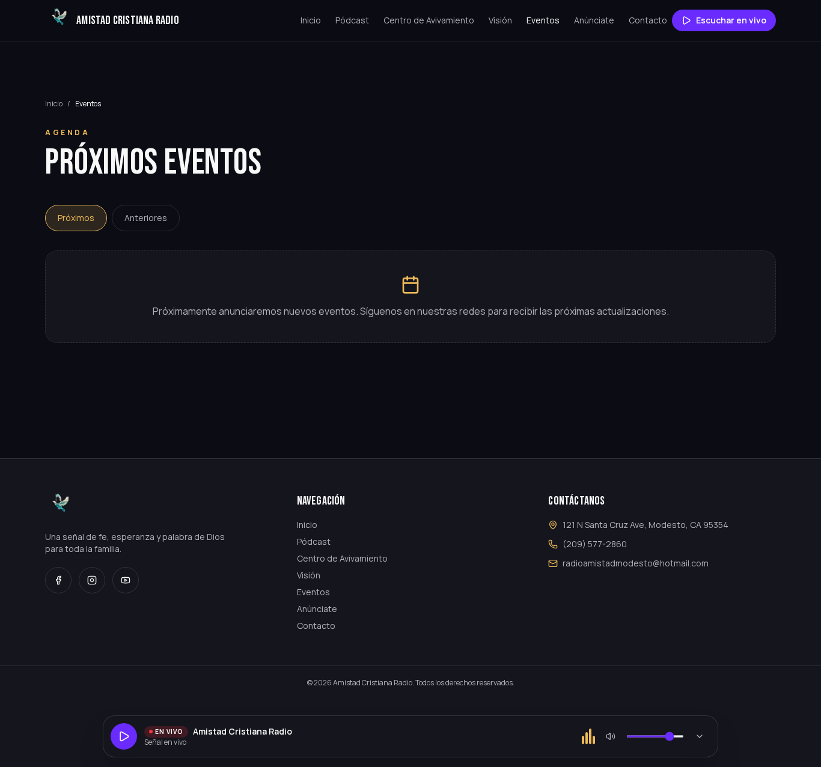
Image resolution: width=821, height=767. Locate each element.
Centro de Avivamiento (428, 20)
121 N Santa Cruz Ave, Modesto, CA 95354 (645, 524)
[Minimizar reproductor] (699, 736)
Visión (500, 20)
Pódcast (352, 20)
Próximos (76, 217)
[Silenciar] (610, 736)
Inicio (311, 20)
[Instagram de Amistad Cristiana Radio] (92, 580)
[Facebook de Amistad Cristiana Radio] (58, 580)
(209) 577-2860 (595, 544)
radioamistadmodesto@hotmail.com (636, 563)
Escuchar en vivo (731, 20)
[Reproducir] (124, 736)
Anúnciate (594, 20)
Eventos (543, 20)
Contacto (648, 20)
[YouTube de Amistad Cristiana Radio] (125, 580)
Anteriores (145, 217)
